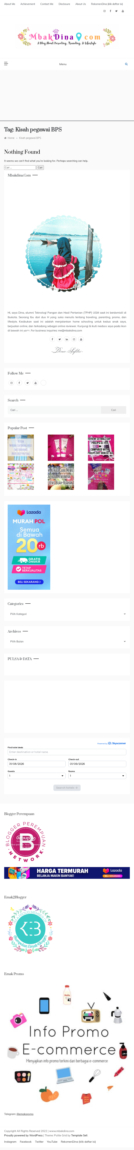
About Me (9, 4)
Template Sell (79, 1135)
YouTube (52, 1141)
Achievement (27, 4)
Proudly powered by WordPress (23, 1135)
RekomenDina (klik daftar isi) (107, 4)
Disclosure (64, 4)
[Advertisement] (67, 96)
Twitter (39, 1141)
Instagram (10, 1141)
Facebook (26, 1141)
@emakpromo (25, 1114)
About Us (80, 4)
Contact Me (46, 4)
